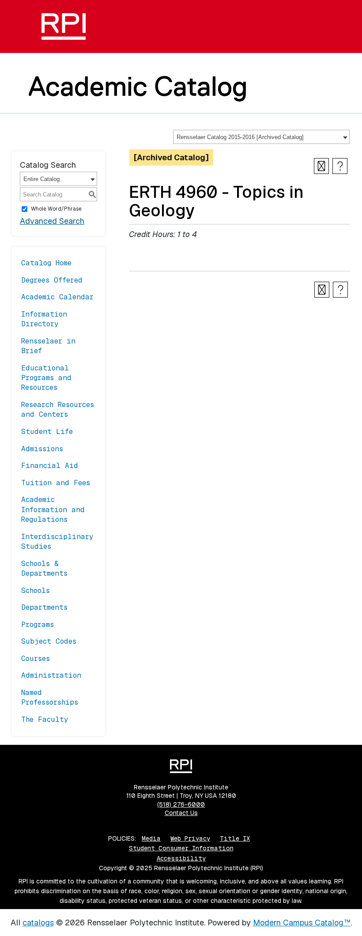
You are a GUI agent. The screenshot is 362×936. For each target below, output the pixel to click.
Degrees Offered (52, 280)
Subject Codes (48, 641)
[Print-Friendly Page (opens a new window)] (321, 166)
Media (151, 838)
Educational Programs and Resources (46, 378)
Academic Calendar (57, 297)
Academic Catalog (138, 86)
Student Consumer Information (181, 848)
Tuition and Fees (55, 482)
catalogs (38, 922)
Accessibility (181, 858)
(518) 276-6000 (181, 804)
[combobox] (261, 137)
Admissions (42, 448)
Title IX (235, 838)
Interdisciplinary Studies (57, 541)
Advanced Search (52, 221)
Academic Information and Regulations (53, 509)
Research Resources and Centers (57, 409)
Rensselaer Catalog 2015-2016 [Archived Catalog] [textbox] (240, 137)
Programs (37, 624)
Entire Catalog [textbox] (41, 179)
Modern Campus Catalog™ (302, 922)
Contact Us (181, 813)
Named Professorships (49, 697)
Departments (44, 607)
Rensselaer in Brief (48, 345)
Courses (35, 658)
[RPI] (63, 26)
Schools (35, 590)
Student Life (47, 431)
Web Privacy (190, 838)
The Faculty (44, 719)
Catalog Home (46, 263)
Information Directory (44, 318)
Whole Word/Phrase (56, 208)
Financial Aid (49, 465)
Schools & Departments (44, 568)
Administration (51, 675)
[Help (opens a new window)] (339, 166)
